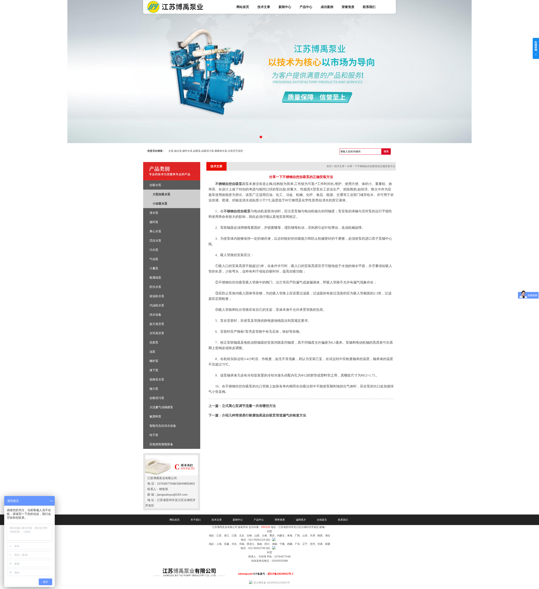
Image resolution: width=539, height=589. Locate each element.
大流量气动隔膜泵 (161, 407)
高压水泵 (155, 240)
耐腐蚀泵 (155, 277)
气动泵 (153, 259)
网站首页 (242, 7)
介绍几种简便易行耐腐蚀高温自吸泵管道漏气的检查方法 (264, 415)
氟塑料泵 (155, 416)
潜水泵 (153, 212)
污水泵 (153, 249)
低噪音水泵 (156, 379)
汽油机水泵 (156, 305)
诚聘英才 (301, 519)
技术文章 (263, 7)
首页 (329, 166)
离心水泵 (155, 231)
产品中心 (306, 7)
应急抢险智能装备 (161, 444)
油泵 (152, 351)
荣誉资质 (348, 7)
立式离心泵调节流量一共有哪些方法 (249, 406)
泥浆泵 (153, 342)
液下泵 (153, 370)
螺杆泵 (153, 361)
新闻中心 (285, 7)
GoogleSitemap (270, 565)
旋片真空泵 (156, 324)
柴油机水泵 (156, 296)
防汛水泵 (155, 287)
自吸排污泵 (156, 398)
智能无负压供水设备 (162, 425)
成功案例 (327, 7)
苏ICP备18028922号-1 (281, 573)
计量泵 (153, 268)
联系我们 (369, 7)
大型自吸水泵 (161, 194)
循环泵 (153, 222)
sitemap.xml (245, 573)
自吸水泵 (155, 185)
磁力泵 (153, 388)
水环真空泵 (156, 333)
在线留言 (322, 519)
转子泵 (153, 435)
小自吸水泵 (160, 203)
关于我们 (196, 519)
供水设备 (155, 314)
